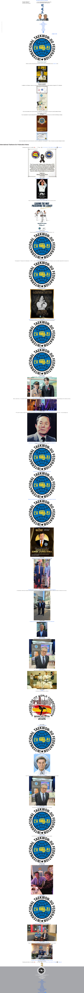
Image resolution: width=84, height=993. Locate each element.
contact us (54, 63)
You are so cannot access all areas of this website (39, 33)
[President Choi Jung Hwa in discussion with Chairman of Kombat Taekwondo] (42, 605)
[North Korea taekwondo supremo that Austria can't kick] (42, 457)
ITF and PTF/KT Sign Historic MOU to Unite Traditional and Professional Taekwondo (42, 411)
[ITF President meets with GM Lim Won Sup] (42, 933)
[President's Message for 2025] (42, 791)
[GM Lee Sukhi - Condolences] (42, 764)
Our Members (43, 23)
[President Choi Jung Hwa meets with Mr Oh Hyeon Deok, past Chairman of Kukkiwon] (42, 574)
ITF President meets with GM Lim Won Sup (42, 942)
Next (55, 147)
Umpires (43, 25)
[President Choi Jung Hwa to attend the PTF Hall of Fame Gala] (42, 542)
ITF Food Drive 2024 (42, 835)
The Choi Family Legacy (42, 348)
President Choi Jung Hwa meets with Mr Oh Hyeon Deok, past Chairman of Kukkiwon (42, 589)
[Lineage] (42, 680)
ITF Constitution (42, 988)
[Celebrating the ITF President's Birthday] (42, 215)
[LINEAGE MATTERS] (42, 654)
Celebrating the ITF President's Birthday (42, 231)
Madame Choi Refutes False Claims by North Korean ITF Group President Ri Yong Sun (42, 499)
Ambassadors (43, 24)
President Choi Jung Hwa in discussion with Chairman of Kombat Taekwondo (42, 621)
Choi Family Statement (42, 895)
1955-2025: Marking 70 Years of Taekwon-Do (42, 753)
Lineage (42, 690)
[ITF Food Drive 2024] (42, 821)
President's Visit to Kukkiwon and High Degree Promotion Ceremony (42, 960)
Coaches (43, 26)
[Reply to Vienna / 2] (42, 362)
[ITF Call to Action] (42, 849)
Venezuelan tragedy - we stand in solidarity (42, 178)
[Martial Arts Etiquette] (42, 629)
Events (43, 27)
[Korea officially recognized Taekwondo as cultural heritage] (42, 387)
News (43, 22)
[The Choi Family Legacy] (42, 334)
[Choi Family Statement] (42, 879)
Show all (60, 147)
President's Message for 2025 (42, 806)
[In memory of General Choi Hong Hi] (42, 189)
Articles (42, 985)
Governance (43, 29)
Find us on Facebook (41, 992)
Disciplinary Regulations (42, 989)
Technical (43, 28)
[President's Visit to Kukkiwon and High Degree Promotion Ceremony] (42, 951)
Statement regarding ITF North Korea (42, 527)
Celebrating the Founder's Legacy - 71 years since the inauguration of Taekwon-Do (42, 319)
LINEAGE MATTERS (42, 669)
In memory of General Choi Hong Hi (42, 199)
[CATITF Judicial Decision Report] (42, 246)
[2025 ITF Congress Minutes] (42, 274)
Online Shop (42, 987)
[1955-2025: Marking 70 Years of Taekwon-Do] (42, 739)
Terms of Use (42, 991)
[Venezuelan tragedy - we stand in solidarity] (42, 162)
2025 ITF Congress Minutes (42, 288)
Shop (43, 31)
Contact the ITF (42, 990)
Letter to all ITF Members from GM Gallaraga (42, 923)
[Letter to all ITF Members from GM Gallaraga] (42, 909)
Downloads (43, 30)
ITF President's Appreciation (42, 725)
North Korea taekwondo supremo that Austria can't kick (42, 471)
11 (53, 147)
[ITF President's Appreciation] (42, 707)
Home (43, 21)
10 (51, 147)
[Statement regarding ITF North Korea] (42, 513)
